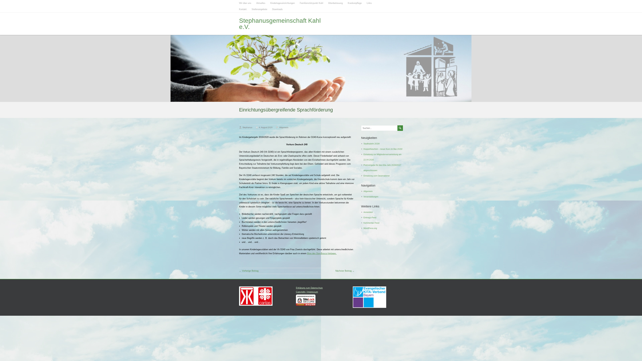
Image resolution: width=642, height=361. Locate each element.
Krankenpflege (355, 3)
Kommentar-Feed (371, 223)
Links (369, 3)
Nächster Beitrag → (344, 271)
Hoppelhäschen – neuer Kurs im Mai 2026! (382, 149)
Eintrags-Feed (369, 217)
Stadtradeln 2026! (371, 144)
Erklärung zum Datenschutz (309, 288)
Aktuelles (260, 3)
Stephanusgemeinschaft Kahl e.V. (280, 23)
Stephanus (247, 127)
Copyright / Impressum (307, 292)
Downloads (277, 9)
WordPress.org (370, 228)
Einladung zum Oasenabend (376, 176)
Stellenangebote (259, 9)
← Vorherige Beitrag (248, 271)
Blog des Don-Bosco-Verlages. (322, 253)
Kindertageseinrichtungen (282, 3)
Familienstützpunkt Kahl (311, 3)
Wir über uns (245, 3)
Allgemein (283, 127)
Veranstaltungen (370, 197)
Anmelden (368, 212)
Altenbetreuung (335, 3)
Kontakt (243, 9)
